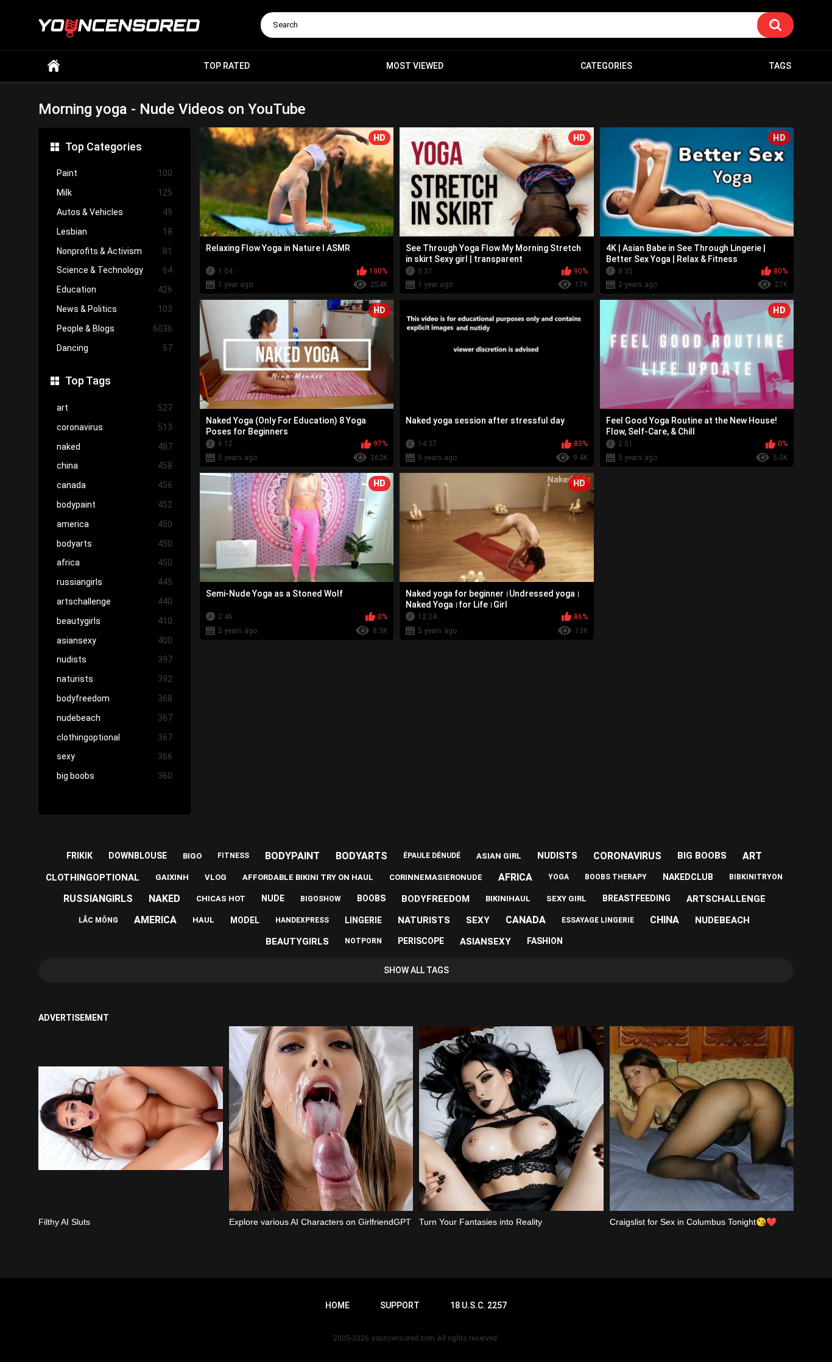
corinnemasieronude (435, 877)
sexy (114, 756)
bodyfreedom (114, 698)
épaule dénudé (431, 855)
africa (114, 562)
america (114, 524)
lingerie (363, 920)
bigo (192, 855)
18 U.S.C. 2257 (478, 1305)
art (114, 408)
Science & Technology (114, 270)
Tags (780, 66)
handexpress (302, 920)
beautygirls (114, 621)
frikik (79, 855)
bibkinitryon (756, 877)
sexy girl (566, 898)
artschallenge (114, 601)
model (244, 920)
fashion (545, 941)
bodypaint (114, 504)
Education (114, 289)
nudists (114, 659)
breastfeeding (636, 898)
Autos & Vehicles (114, 212)
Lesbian (114, 231)
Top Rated (226, 66)
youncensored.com (403, 1338)
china (114, 465)
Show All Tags (416, 970)
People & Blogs (114, 328)
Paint (114, 173)
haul (203, 919)
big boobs (114, 776)
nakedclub (688, 877)
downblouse (137, 855)
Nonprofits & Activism (114, 251)
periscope (421, 941)
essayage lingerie (598, 920)
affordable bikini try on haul (307, 877)
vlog (216, 877)
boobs (371, 898)
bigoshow (320, 899)
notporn (363, 941)
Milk (114, 192)
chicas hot (220, 898)
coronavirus (114, 427)
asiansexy (114, 640)
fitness (233, 855)
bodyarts (114, 543)
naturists (114, 679)
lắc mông (98, 920)
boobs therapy (616, 877)
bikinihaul (508, 898)
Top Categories (103, 146)
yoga (558, 877)
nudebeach (114, 718)
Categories (606, 66)
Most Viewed (414, 66)
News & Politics (114, 309)
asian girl (498, 855)
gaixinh (172, 877)
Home (53, 66)
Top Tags (88, 380)
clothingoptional (114, 737)
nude (272, 898)
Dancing (114, 348)
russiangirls (114, 582)
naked (114, 447)
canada (114, 485)
